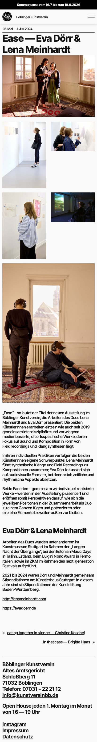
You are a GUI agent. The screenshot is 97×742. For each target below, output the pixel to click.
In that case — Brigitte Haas (66, 642)
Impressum (15, 730)
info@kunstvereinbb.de (30, 695)
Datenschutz (17, 736)
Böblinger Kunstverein (32, 17)
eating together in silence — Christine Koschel (46, 632)
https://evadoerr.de (19, 608)
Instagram (14, 724)
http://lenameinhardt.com (24, 598)
